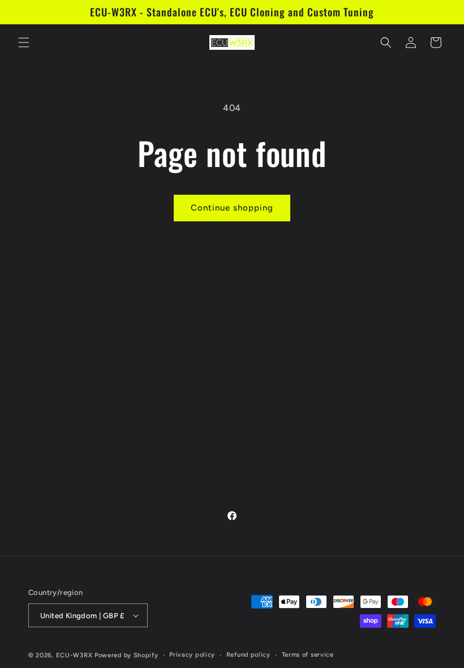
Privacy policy (192, 654)
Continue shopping (232, 208)
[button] (23, 42)
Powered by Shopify (126, 655)
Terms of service (308, 654)
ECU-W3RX (74, 655)
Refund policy (248, 654)
